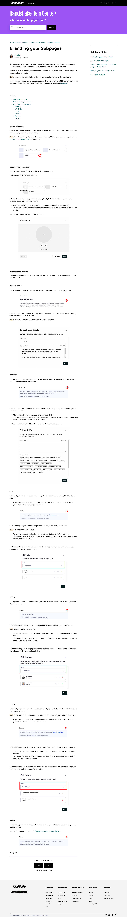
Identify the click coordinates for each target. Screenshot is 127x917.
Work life (18, 109)
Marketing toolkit (77, 892)
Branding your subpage (22, 104)
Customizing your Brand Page (101, 57)
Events (18, 116)
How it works (49, 892)
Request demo (62, 901)
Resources (61, 895)
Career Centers (78, 887)
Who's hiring (49, 895)
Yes (38, 865)
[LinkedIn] (16, 853)
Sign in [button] (114, 3)
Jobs (17, 111)
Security (74, 895)
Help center (49, 907)
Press (90, 898)
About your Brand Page (99, 61)
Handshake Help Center (15, 42)
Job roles (48, 904)
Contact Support (104, 3)
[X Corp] (13, 853)
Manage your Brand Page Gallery (102, 71)
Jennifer (18, 55)
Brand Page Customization (53, 42)
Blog (59, 898)
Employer (25, 42)
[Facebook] (10, 853)
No (49, 865)
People (17, 114)
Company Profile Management (37, 42)
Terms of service (44, 915)
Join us (91, 895)
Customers (61, 892)
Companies (49, 901)
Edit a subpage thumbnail (22, 102)
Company (93, 887)
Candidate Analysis (97, 74)
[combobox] (28, 27)
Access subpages (20, 100)
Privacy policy (35, 915)
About (91, 892)
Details (18, 107)
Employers (62, 887)
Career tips (49, 898)
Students (49, 887)
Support (107, 887)
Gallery (18, 118)
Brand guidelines (94, 904)
